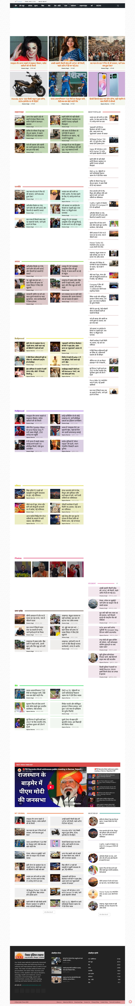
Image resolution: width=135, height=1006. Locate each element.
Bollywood (19, 338)
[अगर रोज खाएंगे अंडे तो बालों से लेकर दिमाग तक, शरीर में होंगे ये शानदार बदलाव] (20, 120)
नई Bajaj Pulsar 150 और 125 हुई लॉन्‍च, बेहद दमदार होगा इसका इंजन (97, 141)
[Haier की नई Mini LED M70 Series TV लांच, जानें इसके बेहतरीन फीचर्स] (113, 150)
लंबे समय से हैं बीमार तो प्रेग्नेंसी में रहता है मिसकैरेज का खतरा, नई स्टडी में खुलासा (70, 134)
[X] (116, 1)
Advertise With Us (68, 1002)
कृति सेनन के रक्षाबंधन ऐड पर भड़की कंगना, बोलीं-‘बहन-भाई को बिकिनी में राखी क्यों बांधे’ (35, 345)
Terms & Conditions (114, 1002)
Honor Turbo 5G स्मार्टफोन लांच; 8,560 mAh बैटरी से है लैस (97, 245)
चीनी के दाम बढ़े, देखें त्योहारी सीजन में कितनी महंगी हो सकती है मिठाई (99, 310)
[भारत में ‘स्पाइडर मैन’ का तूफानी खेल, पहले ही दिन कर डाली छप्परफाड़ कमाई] (55, 431)
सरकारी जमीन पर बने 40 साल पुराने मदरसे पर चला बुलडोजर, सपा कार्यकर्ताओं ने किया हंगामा (36, 298)
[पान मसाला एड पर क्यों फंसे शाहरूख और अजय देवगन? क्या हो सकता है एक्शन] (55, 298)
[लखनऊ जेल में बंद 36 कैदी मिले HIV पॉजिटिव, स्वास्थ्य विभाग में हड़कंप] (56, 979)
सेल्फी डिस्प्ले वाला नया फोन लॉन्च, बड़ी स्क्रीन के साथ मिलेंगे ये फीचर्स (108, 100)
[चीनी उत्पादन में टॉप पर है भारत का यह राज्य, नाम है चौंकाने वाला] (113, 233)
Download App (78, 1002)
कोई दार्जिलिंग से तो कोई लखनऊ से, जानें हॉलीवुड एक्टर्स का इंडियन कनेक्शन (71, 418)
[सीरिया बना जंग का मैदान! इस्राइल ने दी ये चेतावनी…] (113, 361)
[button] (118, 5)
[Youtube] (119, 1)
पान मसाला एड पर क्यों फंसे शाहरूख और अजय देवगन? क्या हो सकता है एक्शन (71, 296)
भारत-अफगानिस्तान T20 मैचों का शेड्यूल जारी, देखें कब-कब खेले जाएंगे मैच (68, 100)
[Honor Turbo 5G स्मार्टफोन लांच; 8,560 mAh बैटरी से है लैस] (113, 243)
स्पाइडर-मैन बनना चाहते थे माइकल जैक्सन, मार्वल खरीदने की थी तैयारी (28, 64)
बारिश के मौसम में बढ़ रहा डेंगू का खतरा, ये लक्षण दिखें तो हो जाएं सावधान (35, 133)
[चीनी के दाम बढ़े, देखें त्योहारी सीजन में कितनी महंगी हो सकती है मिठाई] (113, 309)
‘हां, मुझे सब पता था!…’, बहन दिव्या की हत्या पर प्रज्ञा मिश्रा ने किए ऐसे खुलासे (35, 284)
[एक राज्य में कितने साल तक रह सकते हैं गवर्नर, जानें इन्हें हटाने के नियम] (20, 223)
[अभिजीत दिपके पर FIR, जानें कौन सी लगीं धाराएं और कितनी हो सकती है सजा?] (20, 209)
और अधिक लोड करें (48, 912)
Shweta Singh (25, 68)
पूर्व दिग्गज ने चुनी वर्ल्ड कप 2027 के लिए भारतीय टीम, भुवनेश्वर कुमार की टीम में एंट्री (98, 371)
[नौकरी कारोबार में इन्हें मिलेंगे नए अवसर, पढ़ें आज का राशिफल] (55, 508)
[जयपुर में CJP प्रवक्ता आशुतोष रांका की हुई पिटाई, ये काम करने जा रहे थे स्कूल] (55, 223)
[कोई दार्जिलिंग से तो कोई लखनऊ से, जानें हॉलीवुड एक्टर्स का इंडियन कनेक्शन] (55, 419)
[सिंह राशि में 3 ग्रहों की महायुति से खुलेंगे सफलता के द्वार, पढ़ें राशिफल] (20, 494)
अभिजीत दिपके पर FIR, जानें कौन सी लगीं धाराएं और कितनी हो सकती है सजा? (36, 208)
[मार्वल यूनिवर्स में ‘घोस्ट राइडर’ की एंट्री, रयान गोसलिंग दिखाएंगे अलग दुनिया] (55, 445)
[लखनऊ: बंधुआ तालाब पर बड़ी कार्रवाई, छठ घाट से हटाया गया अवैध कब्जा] (113, 253)
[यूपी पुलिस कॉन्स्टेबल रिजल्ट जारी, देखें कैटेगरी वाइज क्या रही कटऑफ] (93, 658)
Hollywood (19, 411)
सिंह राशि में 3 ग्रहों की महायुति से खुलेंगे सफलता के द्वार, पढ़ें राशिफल (35, 493)
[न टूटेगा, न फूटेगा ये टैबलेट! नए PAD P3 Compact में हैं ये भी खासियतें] (113, 204)
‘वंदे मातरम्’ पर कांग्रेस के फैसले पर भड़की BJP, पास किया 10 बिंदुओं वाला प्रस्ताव (71, 209)
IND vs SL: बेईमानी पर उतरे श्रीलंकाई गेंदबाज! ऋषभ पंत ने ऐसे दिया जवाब (98, 173)
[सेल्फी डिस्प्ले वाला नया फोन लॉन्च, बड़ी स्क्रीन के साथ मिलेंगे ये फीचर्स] (107, 84)
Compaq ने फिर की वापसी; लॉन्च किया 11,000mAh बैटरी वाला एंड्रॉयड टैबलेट (98, 287)
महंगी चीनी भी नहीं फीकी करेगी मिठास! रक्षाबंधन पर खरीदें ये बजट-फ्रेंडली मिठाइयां (71, 120)
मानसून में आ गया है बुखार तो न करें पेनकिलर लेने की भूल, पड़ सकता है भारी (71, 147)
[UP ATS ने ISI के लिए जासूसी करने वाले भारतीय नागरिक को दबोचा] (56, 960)
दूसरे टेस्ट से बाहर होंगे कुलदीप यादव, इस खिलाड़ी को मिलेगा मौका (71, 722)
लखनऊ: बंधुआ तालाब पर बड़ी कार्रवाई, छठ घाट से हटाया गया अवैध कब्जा (98, 254)
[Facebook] (111, 1)
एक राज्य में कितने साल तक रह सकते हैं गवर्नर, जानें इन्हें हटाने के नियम (35, 222)
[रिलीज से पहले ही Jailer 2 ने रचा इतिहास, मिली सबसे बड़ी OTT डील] (55, 361)
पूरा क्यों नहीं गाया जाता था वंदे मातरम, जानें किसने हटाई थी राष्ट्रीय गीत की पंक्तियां (108, 616)
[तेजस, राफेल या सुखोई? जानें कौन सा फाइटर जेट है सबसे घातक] (93, 604)
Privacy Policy (95, 1002)
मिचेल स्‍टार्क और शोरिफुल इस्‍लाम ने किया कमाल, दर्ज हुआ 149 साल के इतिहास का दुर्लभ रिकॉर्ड (98, 299)
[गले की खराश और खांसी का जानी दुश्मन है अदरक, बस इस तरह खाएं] (20, 148)
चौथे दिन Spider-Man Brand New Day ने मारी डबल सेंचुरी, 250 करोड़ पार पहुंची (35, 431)
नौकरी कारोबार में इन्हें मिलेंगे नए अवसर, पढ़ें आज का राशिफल (71, 507)
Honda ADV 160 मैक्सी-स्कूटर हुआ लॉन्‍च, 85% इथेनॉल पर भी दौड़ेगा (28, 100)
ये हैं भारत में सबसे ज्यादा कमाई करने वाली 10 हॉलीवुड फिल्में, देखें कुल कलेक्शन (35, 445)
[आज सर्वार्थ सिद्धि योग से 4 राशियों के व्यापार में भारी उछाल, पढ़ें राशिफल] (20, 519)
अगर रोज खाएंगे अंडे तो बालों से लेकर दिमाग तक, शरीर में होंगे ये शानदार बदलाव (35, 120)
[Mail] (27, 991)
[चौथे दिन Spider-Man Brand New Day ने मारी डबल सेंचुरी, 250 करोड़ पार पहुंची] (20, 431)
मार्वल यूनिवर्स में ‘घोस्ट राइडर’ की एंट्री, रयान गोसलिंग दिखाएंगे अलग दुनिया (70, 445)
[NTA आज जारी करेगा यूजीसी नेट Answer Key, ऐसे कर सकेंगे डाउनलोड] (93, 631)
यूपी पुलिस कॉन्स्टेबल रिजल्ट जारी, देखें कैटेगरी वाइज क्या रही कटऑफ (108, 657)
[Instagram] (114, 1)
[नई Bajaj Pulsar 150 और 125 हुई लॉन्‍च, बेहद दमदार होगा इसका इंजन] (113, 140)
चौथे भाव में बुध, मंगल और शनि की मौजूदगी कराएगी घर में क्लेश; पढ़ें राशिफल (35, 507)
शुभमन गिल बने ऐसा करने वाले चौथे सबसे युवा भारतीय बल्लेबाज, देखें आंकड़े (98, 225)
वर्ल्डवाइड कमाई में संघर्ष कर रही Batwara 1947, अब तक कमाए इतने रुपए (71, 371)
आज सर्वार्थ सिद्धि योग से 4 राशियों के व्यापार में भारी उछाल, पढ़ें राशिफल (35, 518)
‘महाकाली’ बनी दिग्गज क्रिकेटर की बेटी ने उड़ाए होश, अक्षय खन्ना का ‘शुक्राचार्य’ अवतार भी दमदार (72, 347)
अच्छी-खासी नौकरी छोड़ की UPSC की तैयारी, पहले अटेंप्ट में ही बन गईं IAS (68, 64)
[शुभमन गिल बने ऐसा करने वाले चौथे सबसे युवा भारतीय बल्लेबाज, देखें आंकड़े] (113, 224)
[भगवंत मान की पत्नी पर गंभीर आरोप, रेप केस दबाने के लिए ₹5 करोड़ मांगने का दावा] (55, 195)
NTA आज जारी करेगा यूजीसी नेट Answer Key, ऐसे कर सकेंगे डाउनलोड (108, 630)
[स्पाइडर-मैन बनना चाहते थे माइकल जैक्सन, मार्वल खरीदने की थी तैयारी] (28, 48)
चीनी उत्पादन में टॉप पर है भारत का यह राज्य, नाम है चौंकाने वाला (98, 235)
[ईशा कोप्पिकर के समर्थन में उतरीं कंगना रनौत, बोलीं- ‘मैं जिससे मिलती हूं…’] (20, 372)
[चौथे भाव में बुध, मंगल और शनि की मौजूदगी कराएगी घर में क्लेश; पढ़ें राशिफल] (20, 508)
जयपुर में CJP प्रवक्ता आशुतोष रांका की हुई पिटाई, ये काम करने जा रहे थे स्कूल (71, 222)
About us (59, 1002)
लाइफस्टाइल (19, 112)
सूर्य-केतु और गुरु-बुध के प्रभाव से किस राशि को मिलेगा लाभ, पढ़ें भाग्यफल (71, 518)
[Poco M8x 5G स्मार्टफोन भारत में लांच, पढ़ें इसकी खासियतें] (113, 381)
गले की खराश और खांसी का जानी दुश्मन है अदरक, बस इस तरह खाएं (35, 147)
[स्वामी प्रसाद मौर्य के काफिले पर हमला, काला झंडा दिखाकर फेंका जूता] (56, 970)
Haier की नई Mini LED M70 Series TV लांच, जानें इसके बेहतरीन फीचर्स (98, 151)
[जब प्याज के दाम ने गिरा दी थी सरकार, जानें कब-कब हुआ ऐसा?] (107, 48)
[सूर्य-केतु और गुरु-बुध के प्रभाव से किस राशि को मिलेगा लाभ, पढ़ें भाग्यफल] (55, 519)
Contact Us (87, 1002)
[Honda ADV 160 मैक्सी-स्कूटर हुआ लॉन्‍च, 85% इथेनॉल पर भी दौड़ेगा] (28, 84)
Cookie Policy (104, 1002)
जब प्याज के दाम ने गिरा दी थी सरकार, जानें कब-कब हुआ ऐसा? (107, 64)
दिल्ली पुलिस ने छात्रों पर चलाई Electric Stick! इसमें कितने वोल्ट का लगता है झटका (108, 670)
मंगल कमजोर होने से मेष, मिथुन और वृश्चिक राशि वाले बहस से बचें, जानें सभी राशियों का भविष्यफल (71, 494)
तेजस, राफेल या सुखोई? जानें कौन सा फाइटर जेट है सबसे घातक (108, 603)
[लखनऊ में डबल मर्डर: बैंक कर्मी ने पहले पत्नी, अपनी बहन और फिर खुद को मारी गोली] (55, 284)
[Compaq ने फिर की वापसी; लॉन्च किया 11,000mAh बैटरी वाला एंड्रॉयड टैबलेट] (113, 285)
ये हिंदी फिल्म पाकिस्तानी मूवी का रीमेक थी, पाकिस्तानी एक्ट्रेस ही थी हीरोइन (36, 359)
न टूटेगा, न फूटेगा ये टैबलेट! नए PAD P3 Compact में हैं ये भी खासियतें (98, 205)
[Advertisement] (67, 22)
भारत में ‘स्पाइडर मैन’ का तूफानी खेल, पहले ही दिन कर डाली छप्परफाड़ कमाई (71, 430)
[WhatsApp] (38, 991)
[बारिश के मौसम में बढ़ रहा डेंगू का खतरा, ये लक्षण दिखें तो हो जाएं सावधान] (20, 134)
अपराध (17, 261)
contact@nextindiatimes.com (31, 985)
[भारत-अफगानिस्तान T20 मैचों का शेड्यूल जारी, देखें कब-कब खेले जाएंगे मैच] (68, 84)
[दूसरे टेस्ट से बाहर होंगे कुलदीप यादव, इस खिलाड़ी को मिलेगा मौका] (55, 723)
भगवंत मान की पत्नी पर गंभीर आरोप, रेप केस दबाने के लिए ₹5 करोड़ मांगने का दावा (71, 195)
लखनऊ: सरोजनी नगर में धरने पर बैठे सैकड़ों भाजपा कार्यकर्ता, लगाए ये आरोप (71, 644)
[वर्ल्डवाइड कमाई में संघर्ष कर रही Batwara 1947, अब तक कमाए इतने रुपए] (55, 372)
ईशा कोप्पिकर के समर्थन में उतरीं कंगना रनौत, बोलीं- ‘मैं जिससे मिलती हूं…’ (36, 371)
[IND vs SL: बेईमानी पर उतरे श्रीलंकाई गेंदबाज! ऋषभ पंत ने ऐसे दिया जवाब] (113, 172)
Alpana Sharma (105, 104)
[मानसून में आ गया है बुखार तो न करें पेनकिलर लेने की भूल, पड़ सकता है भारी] (55, 148)
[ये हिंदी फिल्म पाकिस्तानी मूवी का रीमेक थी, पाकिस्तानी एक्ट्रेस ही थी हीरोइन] (20, 361)
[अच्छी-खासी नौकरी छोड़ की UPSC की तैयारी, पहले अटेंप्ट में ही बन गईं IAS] (68, 48)
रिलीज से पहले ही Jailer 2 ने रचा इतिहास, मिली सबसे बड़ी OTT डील (71, 359)
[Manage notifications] (130, 1001)
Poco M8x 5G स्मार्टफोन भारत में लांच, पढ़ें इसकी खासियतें (98, 382)
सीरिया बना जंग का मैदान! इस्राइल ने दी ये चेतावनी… (98, 361)
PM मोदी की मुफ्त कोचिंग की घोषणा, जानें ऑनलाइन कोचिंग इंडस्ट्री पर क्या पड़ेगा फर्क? (108, 643)
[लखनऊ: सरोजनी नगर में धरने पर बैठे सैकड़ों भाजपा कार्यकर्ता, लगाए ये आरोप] (55, 645)
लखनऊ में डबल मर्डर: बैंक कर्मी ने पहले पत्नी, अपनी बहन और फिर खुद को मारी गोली (71, 284)
